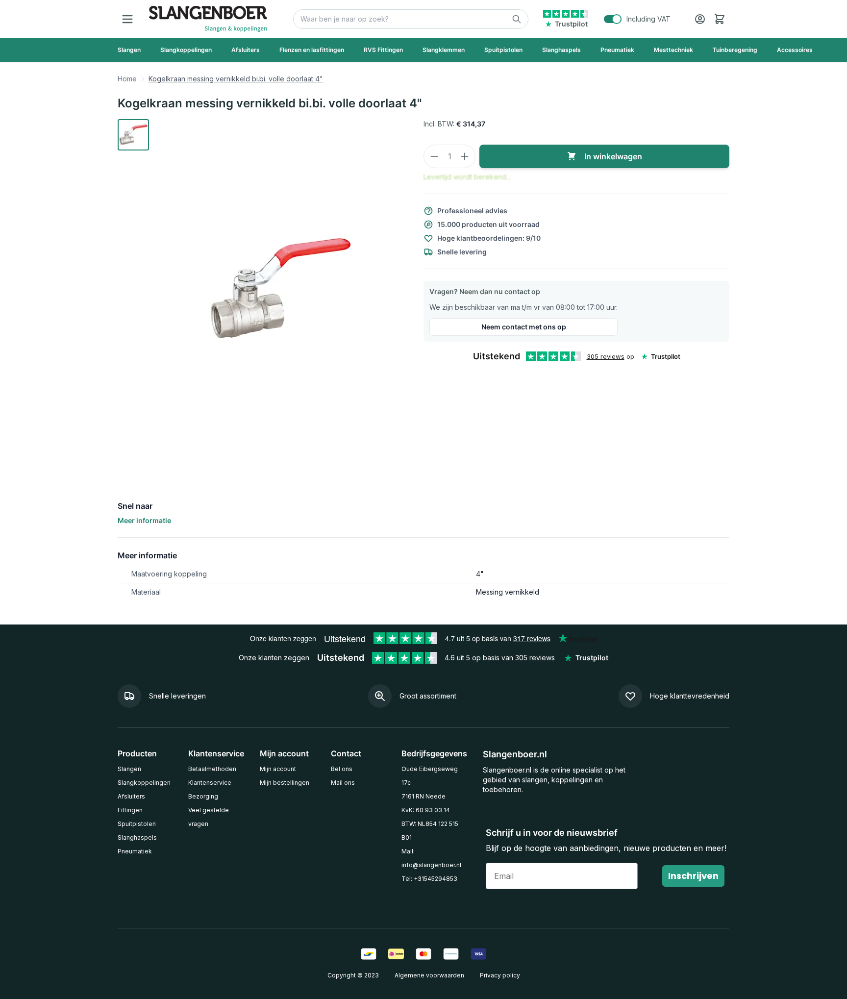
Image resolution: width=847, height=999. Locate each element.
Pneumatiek (135, 851)
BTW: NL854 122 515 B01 (429, 830)
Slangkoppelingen (144, 782)
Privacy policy (500, 975)
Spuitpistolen (137, 823)
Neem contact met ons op (523, 327)
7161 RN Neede (423, 796)
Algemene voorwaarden (429, 975)
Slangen (129, 769)
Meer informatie (144, 520)
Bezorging (203, 796)
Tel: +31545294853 (429, 878)
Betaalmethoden (212, 769)
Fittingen (130, 810)
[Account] (700, 19)
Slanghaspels (137, 837)
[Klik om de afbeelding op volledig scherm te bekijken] (280, 289)
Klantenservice (209, 782)
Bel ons (341, 769)
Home (127, 79)
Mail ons (343, 782)
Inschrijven (693, 876)
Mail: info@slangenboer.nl (431, 858)
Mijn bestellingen (284, 782)
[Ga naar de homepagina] (208, 19)
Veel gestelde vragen (208, 816)
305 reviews (605, 356)
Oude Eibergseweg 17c (429, 775)
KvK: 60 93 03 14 (425, 810)
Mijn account (278, 769)
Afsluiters (131, 796)
